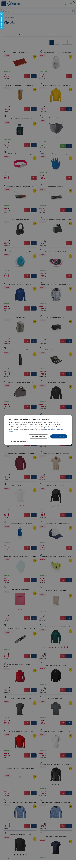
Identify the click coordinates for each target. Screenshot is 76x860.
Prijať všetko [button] (59, 436)
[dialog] (38, 430)
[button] (18, 441)
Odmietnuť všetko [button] (38, 436)
